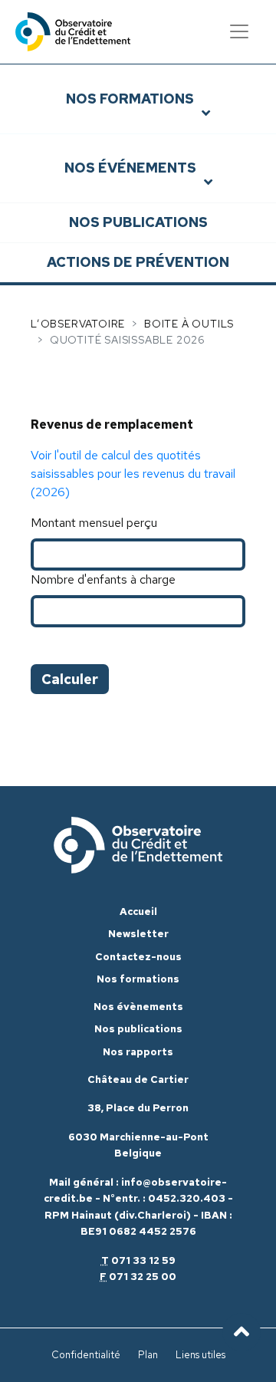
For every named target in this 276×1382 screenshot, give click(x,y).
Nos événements (130, 167)
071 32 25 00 (142, 1276)
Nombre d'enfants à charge (103, 579)
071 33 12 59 (143, 1260)
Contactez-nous (138, 956)
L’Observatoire (78, 324)
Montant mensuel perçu (94, 523)
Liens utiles (200, 1354)
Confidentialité (85, 1354)
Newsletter (138, 933)
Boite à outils (189, 324)
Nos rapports (138, 1051)
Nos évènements (138, 1006)
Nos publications (138, 222)
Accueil (138, 911)
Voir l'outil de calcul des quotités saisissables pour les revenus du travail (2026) (133, 473)
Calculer (69, 679)
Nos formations (130, 98)
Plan (148, 1354)
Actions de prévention (138, 262)
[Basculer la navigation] (239, 31)
